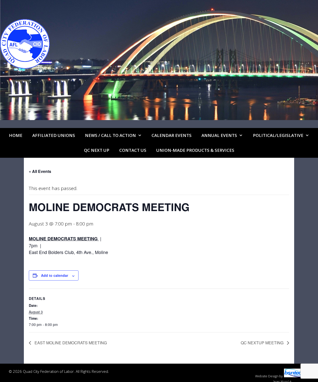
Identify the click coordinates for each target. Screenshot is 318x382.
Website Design (266, 376)
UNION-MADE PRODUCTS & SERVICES (195, 150)
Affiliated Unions (53, 135)
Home (15, 135)
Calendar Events (172, 135)
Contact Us (132, 150)
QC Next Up (96, 150)
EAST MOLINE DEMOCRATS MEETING (70, 343)
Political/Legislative (278, 135)
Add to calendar (54, 275)
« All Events (40, 171)
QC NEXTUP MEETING (262, 343)
